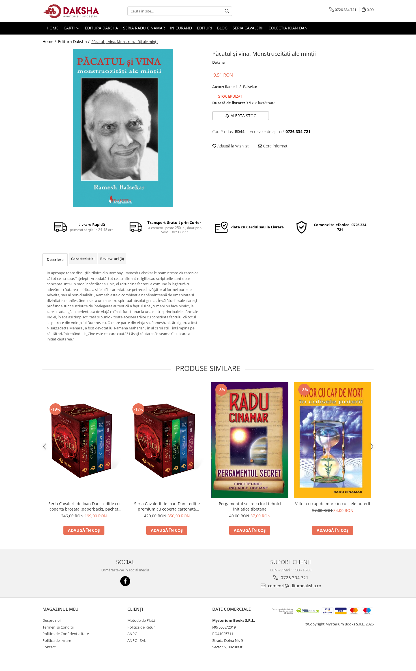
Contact (49, 646)
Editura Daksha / (74, 41)
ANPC (132, 633)
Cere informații (275, 146)
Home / (49, 41)
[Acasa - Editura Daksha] (70, 11)
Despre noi (51, 620)
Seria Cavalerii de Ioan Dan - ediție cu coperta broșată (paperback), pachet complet (84, 506)
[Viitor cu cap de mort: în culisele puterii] (332, 440)
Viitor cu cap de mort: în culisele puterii (332, 503)
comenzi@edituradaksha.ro (294, 585)
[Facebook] (125, 581)
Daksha (218, 62)
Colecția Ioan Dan (288, 28)
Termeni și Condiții (58, 627)
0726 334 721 (294, 577)
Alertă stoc (243, 115)
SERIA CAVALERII (248, 28)
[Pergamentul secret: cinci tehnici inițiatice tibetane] (249, 440)
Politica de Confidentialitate (65, 633)
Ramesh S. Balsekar (241, 86)
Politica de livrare (56, 640)
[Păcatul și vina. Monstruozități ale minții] (123, 128)
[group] (123, 128)
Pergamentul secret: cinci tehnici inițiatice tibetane (250, 506)
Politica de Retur (141, 627)
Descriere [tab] (55, 259)
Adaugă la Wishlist (232, 146)
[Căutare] (227, 11)
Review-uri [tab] (112, 258)
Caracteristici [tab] (83, 258)
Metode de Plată (141, 620)
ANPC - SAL (136, 640)
